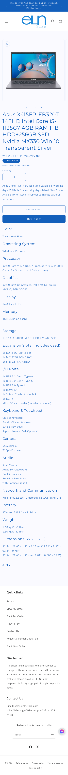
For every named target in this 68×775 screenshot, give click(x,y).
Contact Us (13, 631)
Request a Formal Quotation (22, 638)
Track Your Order (16, 646)
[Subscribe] (52, 734)
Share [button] (9, 565)
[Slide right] (41, 107)
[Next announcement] (62, 5)
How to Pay (13, 623)
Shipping (6, 165)
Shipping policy (36, 768)
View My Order (15, 608)
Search (10, 601)
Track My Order (15, 616)
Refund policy (22, 763)
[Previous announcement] (6, 5)
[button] (6, 21)
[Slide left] (26, 107)
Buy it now (34, 218)
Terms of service (55, 763)
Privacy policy (38, 763)
